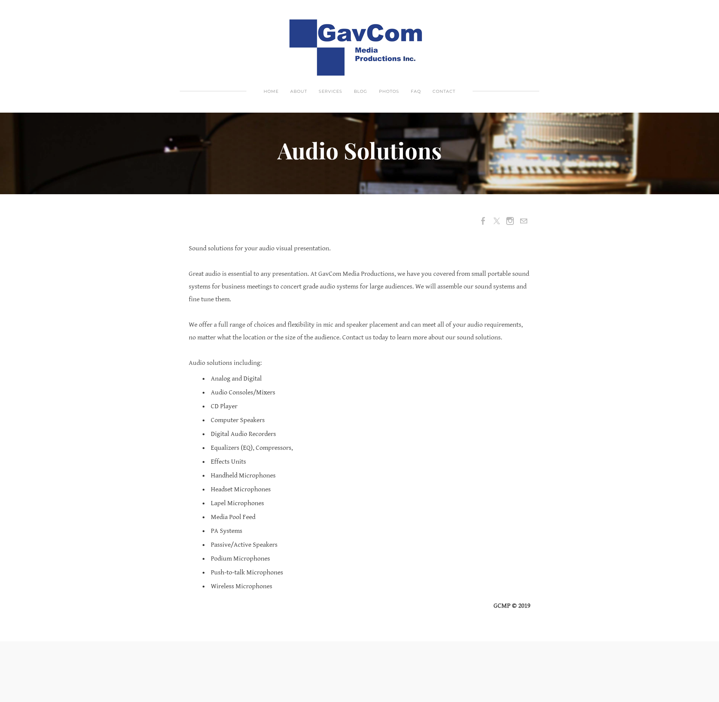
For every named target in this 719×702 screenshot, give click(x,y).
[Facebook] (483, 221)
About (298, 91)
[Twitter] (496, 221)
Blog (360, 91)
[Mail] (523, 221)
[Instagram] (510, 221)
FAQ (416, 91)
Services (330, 91)
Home (271, 91)
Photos (389, 91)
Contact (444, 91)
